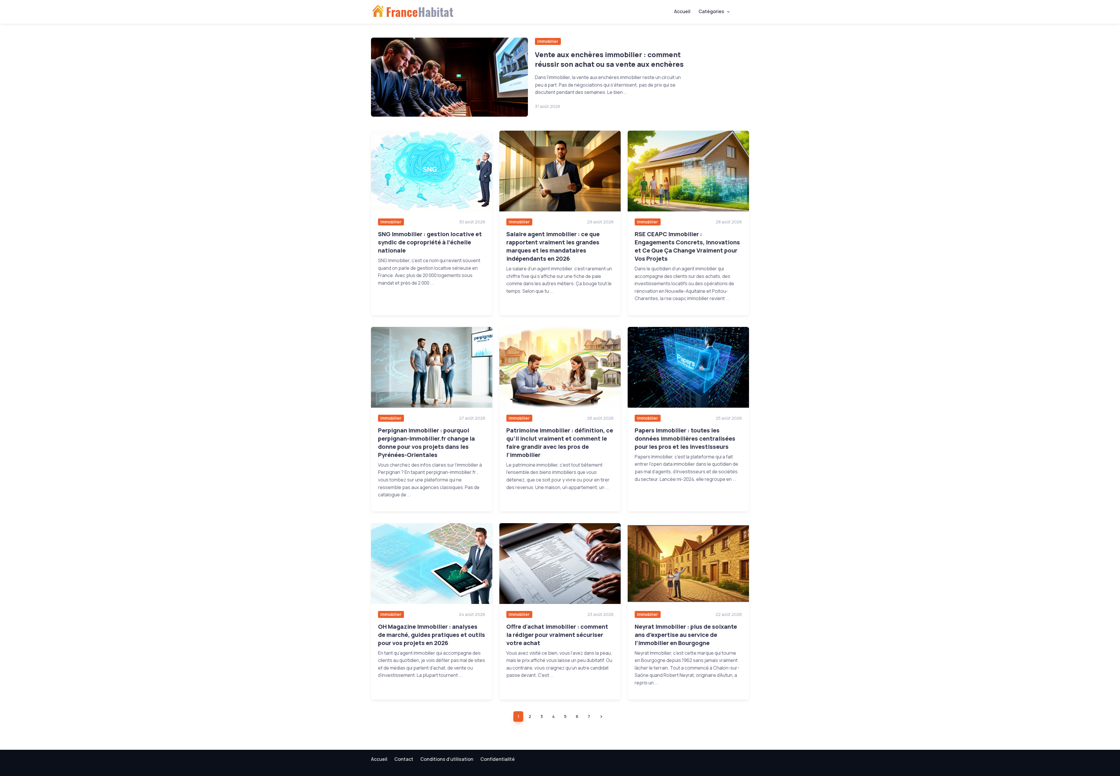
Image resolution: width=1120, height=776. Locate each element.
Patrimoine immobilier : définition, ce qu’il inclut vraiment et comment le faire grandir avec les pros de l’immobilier (559, 442)
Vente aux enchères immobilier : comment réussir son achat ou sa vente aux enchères (609, 59)
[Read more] (449, 77)
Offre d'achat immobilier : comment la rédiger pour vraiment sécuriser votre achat (557, 635)
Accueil (682, 11)
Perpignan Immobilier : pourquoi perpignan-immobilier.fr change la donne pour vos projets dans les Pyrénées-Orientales (426, 442)
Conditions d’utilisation (446, 759)
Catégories (711, 11)
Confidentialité (497, 759)
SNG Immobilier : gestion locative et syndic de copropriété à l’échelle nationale (430, 242)
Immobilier (547, 41)
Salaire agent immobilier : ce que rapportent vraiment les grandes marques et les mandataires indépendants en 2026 (553, 246)
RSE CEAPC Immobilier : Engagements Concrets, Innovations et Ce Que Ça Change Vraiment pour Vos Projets (687, 246)
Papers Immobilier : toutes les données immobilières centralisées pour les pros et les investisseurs (685, 438)
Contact (403, 759)
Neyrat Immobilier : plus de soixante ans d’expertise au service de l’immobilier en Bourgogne (686, 635)
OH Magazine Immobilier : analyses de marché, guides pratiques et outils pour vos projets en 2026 (431, 635)
